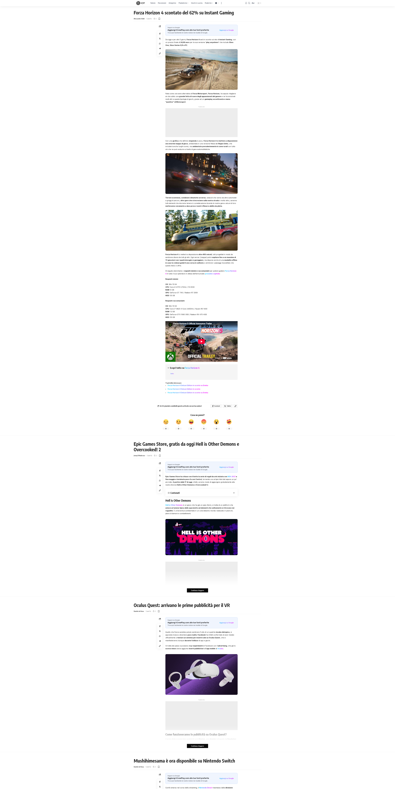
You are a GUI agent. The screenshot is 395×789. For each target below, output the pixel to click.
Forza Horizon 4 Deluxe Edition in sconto (184, 389)
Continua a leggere (197, 590)
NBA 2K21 (232, 476)
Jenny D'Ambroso (139, 455)
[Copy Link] (159, 53)
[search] (249, 3)
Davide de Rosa (139, 611)
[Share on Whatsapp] (159, 43)
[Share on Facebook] (159, 33)
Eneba (172, 373)
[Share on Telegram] (159, 48)
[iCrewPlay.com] (140, 3)
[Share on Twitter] (159, 38)
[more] (221, 3)
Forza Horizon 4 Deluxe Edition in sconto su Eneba (188, 385)
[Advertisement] (201, 122)
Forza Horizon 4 (192, 367)
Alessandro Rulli (139, 19)
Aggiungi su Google (227, 30)
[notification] (246, 3)
